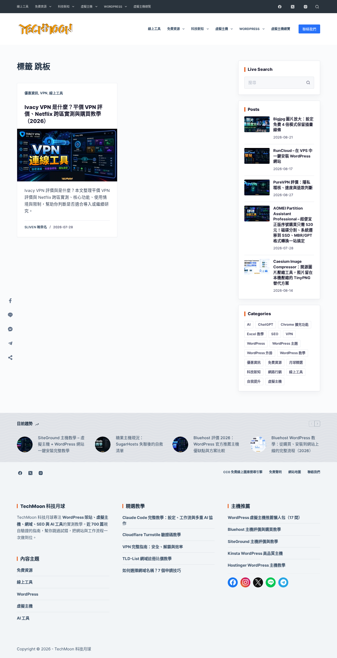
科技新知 (64, 6)
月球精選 (296, 362)
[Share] (10, 357)
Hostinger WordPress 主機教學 (256, 565)
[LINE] (271, 582)
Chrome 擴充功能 (295, 324)
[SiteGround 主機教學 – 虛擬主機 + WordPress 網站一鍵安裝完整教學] (25, 444)
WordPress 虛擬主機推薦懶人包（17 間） (265, 517)
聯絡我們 (309, 29)
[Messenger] (10, 329)
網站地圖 (294, 472)
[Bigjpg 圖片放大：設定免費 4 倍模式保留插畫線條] (257, 124)
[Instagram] (305, 6)
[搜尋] (317, 6)
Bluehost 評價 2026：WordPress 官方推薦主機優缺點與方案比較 (216, 444)
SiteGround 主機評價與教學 (253, 541)
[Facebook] (279, 6)
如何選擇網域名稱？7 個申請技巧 (151, 570)
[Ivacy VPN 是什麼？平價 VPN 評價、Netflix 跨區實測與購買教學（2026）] (67, 155)
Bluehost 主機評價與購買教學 (254, 529)
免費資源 (41, 6)
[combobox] (273, 82)
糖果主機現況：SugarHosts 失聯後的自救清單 (139, 444)
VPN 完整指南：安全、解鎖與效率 (152, 546)
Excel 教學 (255, 334)
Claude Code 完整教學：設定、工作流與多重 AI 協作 (167, 520)
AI (249, 324)
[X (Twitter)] (292, 6)
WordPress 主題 (285, 343)
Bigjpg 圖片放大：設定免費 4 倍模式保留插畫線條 (293, 124)
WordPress (113, 6)
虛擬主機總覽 (142, 6)
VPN (43, 93)
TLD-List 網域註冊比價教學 (147, 558)
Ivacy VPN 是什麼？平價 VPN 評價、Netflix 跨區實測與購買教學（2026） (63, 114)
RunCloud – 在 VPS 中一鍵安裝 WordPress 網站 (293, 156)
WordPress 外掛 (259, 353)
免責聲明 (275, 472)
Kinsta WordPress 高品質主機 (255, 553)
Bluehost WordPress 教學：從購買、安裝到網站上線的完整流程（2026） (295, 444)
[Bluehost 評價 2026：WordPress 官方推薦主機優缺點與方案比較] (180, 444)
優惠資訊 (31, 93)
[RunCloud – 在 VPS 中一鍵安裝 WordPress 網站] (257, 156)
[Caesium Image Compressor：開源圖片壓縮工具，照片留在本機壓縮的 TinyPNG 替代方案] (257, 267)
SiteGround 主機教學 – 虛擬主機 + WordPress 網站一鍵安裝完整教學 (61, 444)
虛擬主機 (86, 6)
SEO (274, 334)
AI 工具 (23, 618)
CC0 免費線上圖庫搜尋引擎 (242, 472)
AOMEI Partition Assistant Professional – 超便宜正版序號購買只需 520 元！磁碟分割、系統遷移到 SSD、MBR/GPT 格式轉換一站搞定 (293, 224)
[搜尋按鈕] (308, 82)
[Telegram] (283, 582)
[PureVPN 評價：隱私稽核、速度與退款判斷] (257, 187)
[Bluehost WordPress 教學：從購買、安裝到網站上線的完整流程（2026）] (258, 444)
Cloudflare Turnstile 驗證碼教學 (151, 534)
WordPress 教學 (292, 353)
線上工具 (22, 6)
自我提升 (254, 381)
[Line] (10, 314)
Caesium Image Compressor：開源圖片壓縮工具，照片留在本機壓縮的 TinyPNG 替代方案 (293, 272)
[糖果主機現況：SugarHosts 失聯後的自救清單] (103, 444)
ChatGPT (265, 324)
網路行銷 (275, 372)
